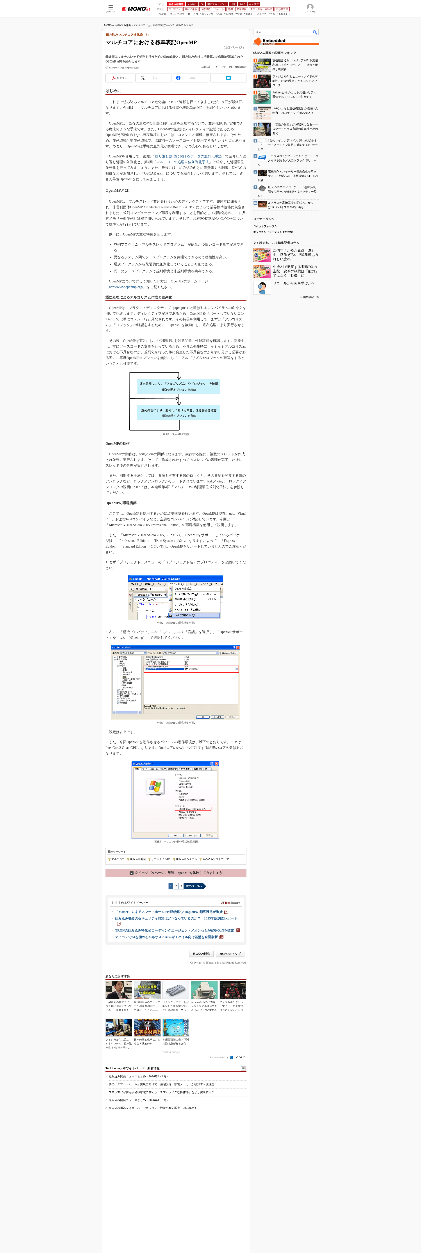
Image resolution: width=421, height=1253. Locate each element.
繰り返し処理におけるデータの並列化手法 (188, 156)
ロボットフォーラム (265, 226)
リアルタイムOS (161, 859)
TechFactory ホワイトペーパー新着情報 (132, 1068)
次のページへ (194, 886)
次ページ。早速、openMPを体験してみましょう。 (178, 873)
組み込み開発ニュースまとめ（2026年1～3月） (139, 1100)
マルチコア (118, 859)
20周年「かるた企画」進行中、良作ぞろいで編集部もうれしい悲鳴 (296, 254)
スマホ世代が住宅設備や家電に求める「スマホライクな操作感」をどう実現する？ (161, 1092)
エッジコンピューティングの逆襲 (273, 232)
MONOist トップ (230, 953)
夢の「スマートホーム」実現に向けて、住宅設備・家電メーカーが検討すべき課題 (161, 1084)
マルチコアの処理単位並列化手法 (182, 162)
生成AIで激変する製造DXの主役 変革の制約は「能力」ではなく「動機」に (296, 271)
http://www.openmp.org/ (126, 287)
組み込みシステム (186, 859)
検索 (315, 32)
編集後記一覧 (311, 297)
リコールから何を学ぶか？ (294, 283)
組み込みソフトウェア (216, 859)
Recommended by (219, 1057)
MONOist (109, 25)
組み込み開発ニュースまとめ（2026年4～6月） (139, 1076)
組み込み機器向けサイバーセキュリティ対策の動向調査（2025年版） (153, 1108)
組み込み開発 (123, 25)
